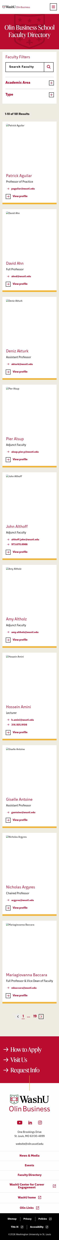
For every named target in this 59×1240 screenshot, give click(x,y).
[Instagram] (40, 1124)
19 (35, 1016)
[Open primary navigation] (53, 7)
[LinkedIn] (30, 1124)
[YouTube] (19, 1124)
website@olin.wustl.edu (29, 1144)
